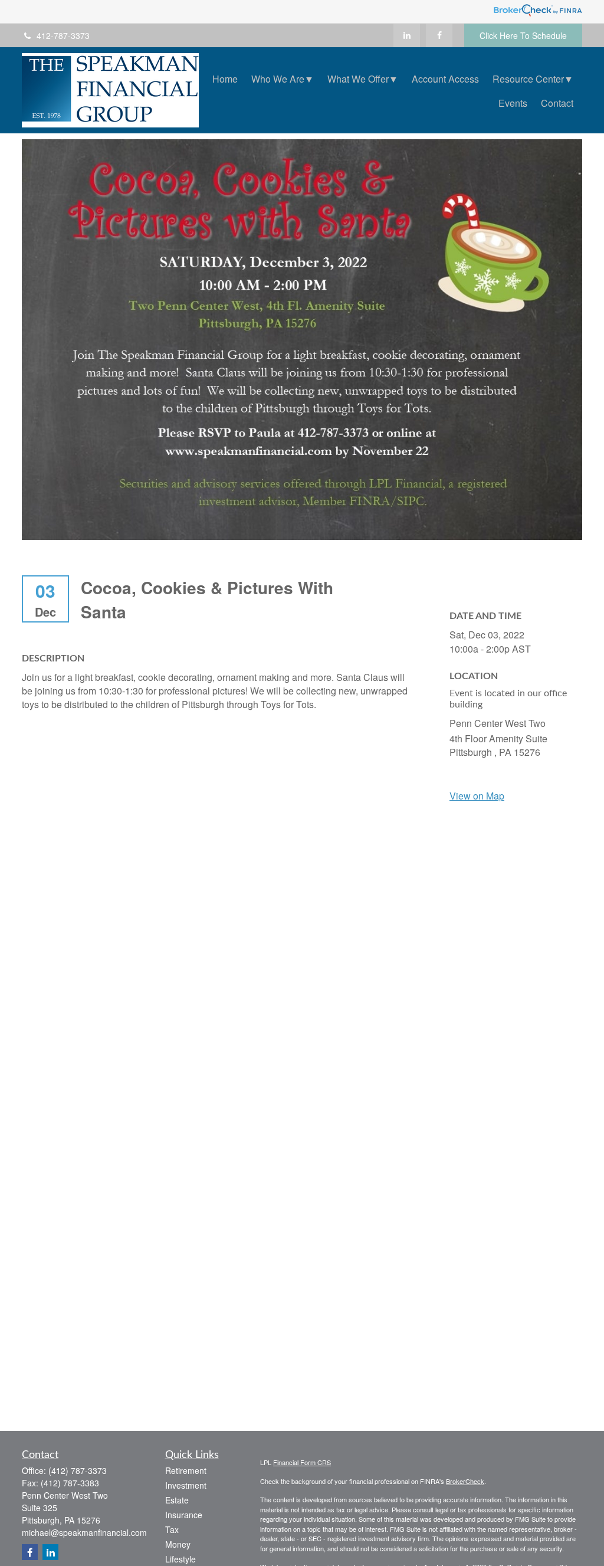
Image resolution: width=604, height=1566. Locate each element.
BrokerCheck (465, 1481)
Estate (177, 1500)
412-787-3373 (63, 35)
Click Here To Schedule (523, 35)
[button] (225, 78)
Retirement (185, 1470)
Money (178, 1544)
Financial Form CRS (302, 1462)
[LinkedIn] (406, 35)
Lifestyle (180, 1559)
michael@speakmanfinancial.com (84, 1532)
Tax (172, 1529)
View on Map (476, 795)
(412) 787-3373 (77, 1470)
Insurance (183, 1515)
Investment (185, 1485)
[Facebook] (439, 35)
